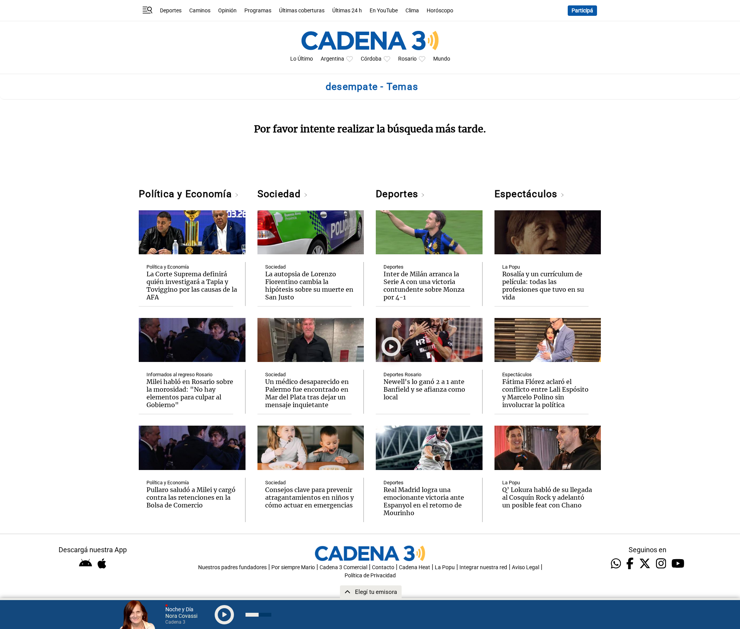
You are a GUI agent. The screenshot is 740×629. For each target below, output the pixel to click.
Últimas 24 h (347, 10)
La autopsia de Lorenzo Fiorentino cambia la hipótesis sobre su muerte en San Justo (309, 285)
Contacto (383, 567)
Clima (412, 10)
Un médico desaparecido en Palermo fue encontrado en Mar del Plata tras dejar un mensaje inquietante (307, 393)
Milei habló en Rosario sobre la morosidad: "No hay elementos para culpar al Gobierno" (189, 393)
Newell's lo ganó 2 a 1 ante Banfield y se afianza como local (424, 389)
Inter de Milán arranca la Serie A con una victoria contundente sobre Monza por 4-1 (423, 285)
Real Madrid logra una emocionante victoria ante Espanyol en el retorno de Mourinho (423, 501)
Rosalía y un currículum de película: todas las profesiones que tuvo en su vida (543, 285)
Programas (257, 10)
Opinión (227, 10)
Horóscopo (440, 10)
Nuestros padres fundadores (232, 567)
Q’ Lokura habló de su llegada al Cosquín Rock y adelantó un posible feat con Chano (547, 497)
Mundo (441, 59)
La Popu (511, 267)
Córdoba (371, 59)
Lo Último (301, 59)
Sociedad (280, 194)
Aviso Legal (525, 567)
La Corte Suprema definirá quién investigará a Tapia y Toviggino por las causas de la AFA (191, 285)
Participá (582, 10)
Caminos (199, 10)
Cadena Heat (414, 567)
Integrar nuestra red (483, 567)
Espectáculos (527, 194)
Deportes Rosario (402, 374)
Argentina (332, 59)
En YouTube (384, 10)
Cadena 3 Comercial (343, 567)
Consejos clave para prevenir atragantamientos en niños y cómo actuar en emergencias (309, 497)
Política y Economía (187, 194)
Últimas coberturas (302, 10)
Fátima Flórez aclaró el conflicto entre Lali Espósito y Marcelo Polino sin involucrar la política (545, 393)
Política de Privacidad (370, 575)
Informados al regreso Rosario (179, 374)
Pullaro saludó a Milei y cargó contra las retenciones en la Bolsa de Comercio (190, 497)
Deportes (171, 10)
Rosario (407, 59)
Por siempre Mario (293, 567)
